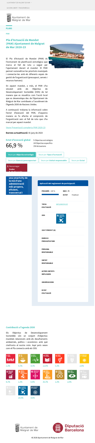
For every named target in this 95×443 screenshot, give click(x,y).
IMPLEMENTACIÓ (62, 204)
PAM (7, 33)
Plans (9, 28)
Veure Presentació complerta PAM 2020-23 (25, 127)
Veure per (21, 154)
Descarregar (14, 167)
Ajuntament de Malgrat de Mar (18, 3)
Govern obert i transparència (18, 8)
